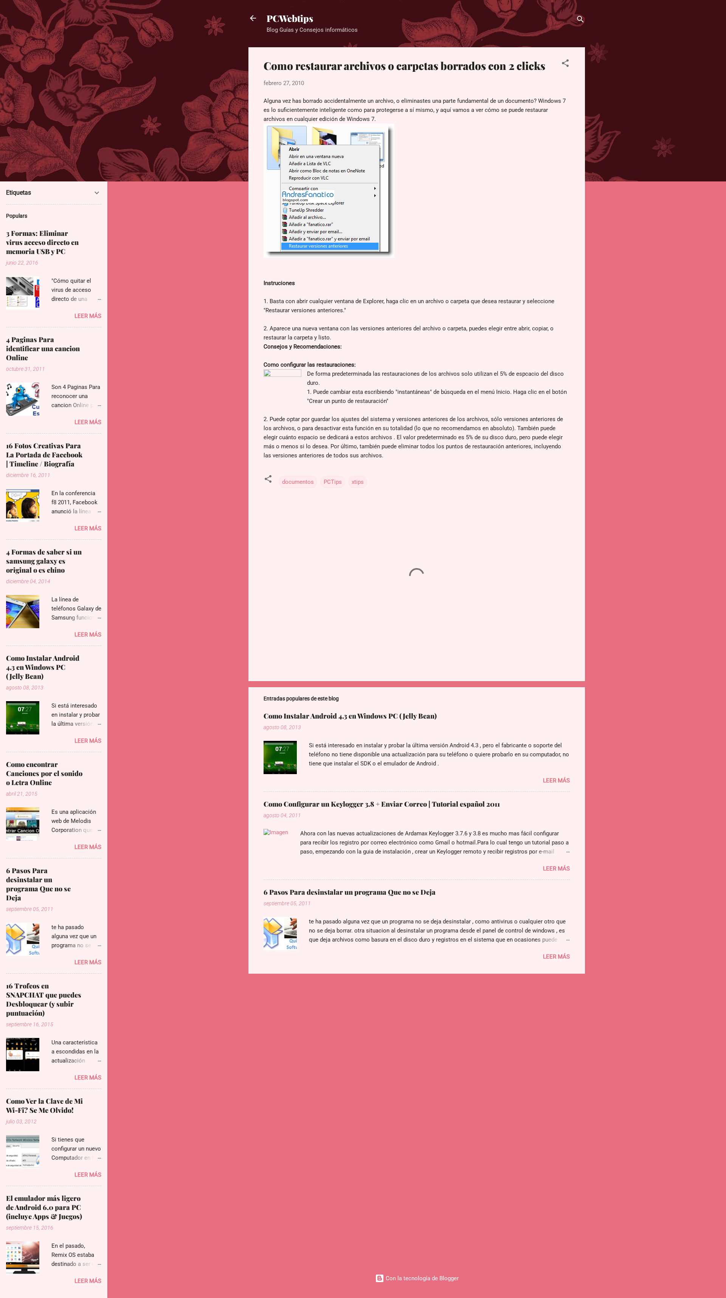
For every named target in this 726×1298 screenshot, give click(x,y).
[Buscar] (580, 20)
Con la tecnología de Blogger (421, 1278)
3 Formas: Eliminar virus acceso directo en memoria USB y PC (42, 242)
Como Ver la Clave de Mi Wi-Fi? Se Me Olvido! (44, 1106)
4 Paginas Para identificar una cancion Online (43, 348)
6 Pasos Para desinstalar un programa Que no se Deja (350, 892)
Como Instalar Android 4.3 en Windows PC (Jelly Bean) (350, 715)
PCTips (333, 482)
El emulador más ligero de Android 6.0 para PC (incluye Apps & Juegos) (44, 1207)
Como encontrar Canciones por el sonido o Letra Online (44, 773)
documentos (298, 482)
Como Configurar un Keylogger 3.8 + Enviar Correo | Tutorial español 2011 (382, 804)
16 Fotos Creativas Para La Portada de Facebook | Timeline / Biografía (44, 454)
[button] (565, 64)
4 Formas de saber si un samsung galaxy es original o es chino (44, 561)
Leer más (556, 780)
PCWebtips (290, 18)
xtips (358, 482)
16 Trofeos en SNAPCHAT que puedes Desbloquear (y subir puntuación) (43, 999)
